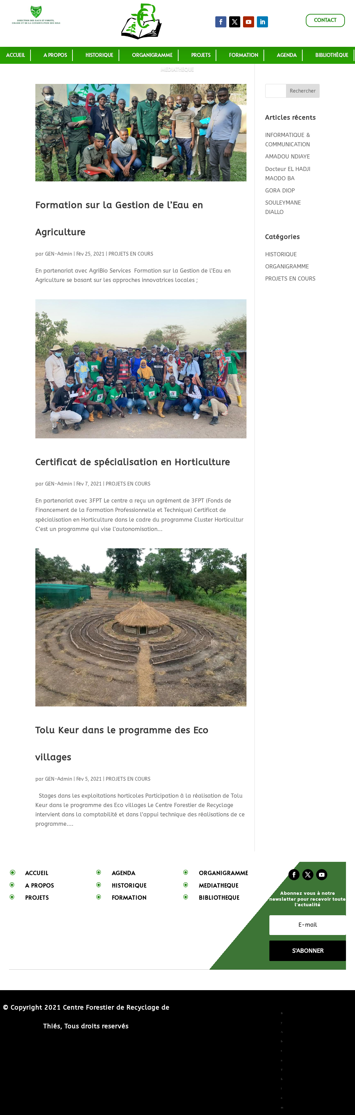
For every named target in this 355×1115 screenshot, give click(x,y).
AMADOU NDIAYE (287, 156)
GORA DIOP (280, 190)
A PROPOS (55, 55)
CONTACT (325, 20)
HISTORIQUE (99, 55)
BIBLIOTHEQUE (219, 897)
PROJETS (200, 55)
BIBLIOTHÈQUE (331, 55)
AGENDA (287, 55)
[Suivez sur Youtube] (321, 874)
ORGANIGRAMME (152, 55)
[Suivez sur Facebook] (220, 21)
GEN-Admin (58, 254)
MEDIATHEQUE (177, 69)
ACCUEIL (15, 55)
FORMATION (129, 897)
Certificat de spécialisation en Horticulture (132, 462)
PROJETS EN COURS (131, 254)
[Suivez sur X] (234, 21)
